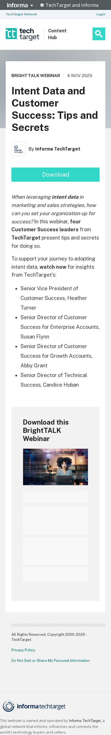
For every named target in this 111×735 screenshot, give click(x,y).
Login (100, 14)
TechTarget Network (21, 14)
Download (55, 174)
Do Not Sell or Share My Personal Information (50, 660)
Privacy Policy (23, 650)
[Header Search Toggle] (98, 33)
